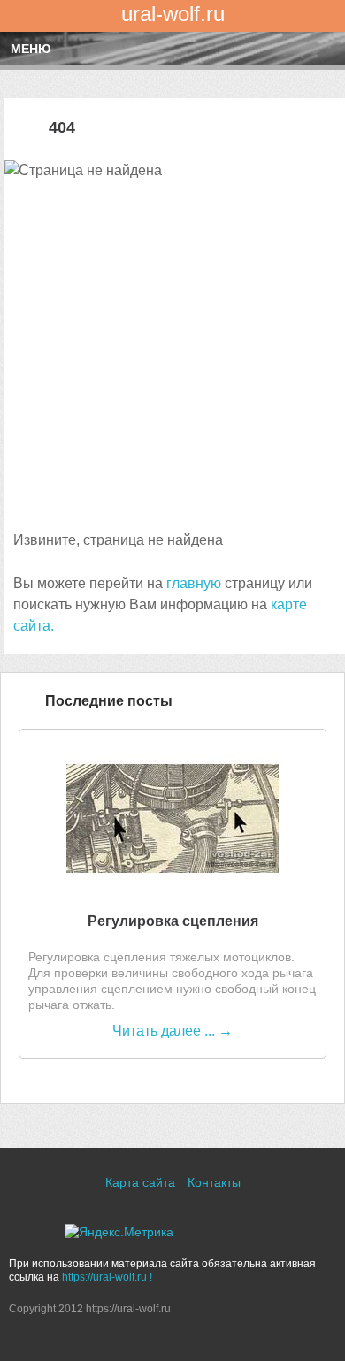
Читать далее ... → (172, 1030)
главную (193, 583)
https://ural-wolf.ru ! (107, 1277)
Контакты (214, 1182)
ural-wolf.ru (173, 14)
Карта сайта (140, 1182)
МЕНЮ (30, 49)
